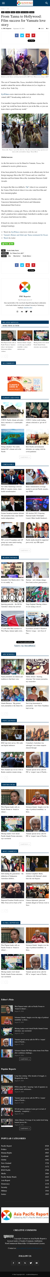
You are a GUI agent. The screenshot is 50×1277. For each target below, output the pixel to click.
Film (9, 256)
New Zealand (6, 1163)
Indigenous (5, 1166)
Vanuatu (32, 12)
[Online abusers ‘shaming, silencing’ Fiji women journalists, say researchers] (37, 667)
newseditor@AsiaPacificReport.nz (29, 1248)
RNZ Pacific (5, 1170)
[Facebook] (13, 1263)
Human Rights (6, 1152)
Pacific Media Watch (13, 250)
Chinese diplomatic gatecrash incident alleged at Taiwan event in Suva (37, 902)
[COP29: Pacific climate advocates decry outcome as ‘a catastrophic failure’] (12, 410)
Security (4, 1187)
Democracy (20, 339)
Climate (36, 339)
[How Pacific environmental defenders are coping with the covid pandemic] (37, 437)
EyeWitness (5, 94)
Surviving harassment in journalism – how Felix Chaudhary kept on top (37, 705)
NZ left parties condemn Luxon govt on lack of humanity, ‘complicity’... (30, 1110)
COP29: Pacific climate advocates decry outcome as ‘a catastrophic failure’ (12, 422)
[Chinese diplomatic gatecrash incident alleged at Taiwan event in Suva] (37, 890)
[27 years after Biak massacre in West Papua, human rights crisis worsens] (12, 618)
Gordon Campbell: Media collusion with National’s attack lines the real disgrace (36, 875)
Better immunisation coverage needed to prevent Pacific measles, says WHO (37, 488)
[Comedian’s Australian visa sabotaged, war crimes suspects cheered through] (37, 733)
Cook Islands (5, 766)
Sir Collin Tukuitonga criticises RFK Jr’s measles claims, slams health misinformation (11, 488)
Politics (4, 1149)
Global (12, 12)
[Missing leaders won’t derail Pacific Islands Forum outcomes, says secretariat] (41, 335)
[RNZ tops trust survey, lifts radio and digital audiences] (12, 733)
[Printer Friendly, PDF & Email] (7, 243)
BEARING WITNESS (10, 557)
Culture (7, 12)
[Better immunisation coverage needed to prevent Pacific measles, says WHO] (37, 477)
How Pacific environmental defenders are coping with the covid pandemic (35, 449)
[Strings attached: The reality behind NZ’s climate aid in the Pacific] (12, 437)
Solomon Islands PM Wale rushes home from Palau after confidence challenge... (31, 1051)
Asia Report (5, 339)
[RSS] (25, 1263)
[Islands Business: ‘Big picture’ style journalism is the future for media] (12, 693)
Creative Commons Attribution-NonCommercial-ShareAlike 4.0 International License (25, 1242)
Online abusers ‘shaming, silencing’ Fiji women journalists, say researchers (37, 678)
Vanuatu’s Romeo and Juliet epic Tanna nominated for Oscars (26, 235)
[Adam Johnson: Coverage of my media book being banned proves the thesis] (7, 1123)
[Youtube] (32, 311)
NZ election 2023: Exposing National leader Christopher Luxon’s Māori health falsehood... (37, 515)
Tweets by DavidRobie (24, 646)
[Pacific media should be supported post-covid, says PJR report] (37, 530)
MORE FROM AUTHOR (11, 326)
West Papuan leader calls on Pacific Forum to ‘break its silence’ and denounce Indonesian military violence (8, 347)
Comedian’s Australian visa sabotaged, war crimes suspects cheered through (36, 745)
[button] (46, 3)
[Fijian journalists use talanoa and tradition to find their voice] (12, 667)
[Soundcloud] (23, 311)
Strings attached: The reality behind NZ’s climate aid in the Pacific (11, 449)
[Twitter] (27, 311)
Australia (4, 870)
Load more (24, 457)
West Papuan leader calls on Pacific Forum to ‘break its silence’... (10, 809)
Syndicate (4, 1156)
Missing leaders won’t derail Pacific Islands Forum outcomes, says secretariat (41, 345)
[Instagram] (18, 311)
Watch (6, 238)
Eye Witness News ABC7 (17, 253)
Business (4, 740)
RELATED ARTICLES (10, 322)
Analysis (4, 443)
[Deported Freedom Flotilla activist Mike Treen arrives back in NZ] (12, 890)
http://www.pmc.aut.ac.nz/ (25, 300)
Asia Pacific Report (38, 1238)
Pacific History (27, 256)
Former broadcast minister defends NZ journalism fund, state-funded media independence (12, 515)
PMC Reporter (7, 28)
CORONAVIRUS (8, 464)
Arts (3, 12)
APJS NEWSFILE (9, 654)
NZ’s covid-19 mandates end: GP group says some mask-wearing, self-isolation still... (12, 542)
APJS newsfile (5, 673)
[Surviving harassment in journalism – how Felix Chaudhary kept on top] (37, 693)
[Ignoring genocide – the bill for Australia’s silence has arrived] (12, 594)
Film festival (16, 256)
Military (4, 1190)
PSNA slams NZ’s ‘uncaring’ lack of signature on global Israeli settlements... (31, 1088)
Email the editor (28, 308)
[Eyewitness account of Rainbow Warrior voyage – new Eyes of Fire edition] (37, 618)
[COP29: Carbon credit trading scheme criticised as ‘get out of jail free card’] (37, 410)
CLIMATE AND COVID (11, 398)
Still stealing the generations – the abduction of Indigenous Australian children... (12, 875)
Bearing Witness (31, 625)
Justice (3, 1194)
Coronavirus (5, 483)
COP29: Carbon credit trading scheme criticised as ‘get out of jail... (36, 422)
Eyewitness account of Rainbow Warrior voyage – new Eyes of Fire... (36, 630)
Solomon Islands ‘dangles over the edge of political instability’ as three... (37, 809)
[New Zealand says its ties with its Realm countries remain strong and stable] (12, 760)
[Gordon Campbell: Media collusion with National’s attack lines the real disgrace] (37, 864)
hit (27, 187)
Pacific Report (24, 12)
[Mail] (19, 1263)
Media (17, 12)
